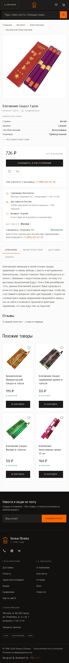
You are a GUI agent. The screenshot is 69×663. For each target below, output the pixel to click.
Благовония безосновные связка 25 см (50, 449)
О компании (42, 567)
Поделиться (32, 110)
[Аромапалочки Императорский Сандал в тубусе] (18, 359)
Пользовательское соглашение (48, 648)
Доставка (8, 567)
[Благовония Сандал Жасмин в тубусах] (18, 429)
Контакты (41, 573)
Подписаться (54, 518)
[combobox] (31, 14)
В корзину (18, 404)
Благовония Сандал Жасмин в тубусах (16, 447)
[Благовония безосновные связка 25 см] (51, 429)
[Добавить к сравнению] (17, 171)
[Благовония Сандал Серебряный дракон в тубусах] (51, 359)
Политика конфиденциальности (17, 652)
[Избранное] (56, 4)
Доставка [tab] (54, 250)
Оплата (7, 573)
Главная (7, 24)
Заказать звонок (12, 627)
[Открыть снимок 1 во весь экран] (34, 67)
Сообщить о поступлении (34, 163)
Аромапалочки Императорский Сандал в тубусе (15, 379)
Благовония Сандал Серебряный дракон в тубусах (51, 379)
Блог (39, 585)
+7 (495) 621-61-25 (46, 181)
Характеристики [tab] (33, 250)
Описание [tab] (11, 250)
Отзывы (40, 579)
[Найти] (63, 14)
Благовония (37, 24)
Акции (6, 585)
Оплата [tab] (9, 257)
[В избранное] (9, 171)
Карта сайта (9, 598)
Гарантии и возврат (13, 579)
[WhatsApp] (11, 550)
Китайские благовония (19, 29)
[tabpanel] (34, 284)
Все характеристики (17, 139)
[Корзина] (63, 4)
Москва (26, 223)
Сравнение (8, 591)
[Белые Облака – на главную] (34, 4)
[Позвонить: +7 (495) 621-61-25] (4, 550)
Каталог (12, 5)
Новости (41, 591)
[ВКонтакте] (19, 550)
